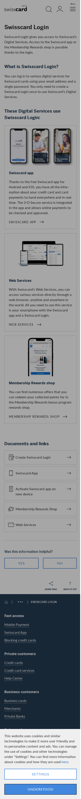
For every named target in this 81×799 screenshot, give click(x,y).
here (65, 761)
